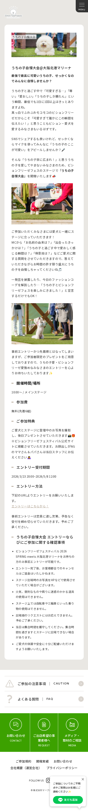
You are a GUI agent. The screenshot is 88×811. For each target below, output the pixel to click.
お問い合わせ (63, 761)
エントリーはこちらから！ (30, 506)
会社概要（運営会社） (26, 768)
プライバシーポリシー (62, 768)
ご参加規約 (23, 761)
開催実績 (42, 761)
